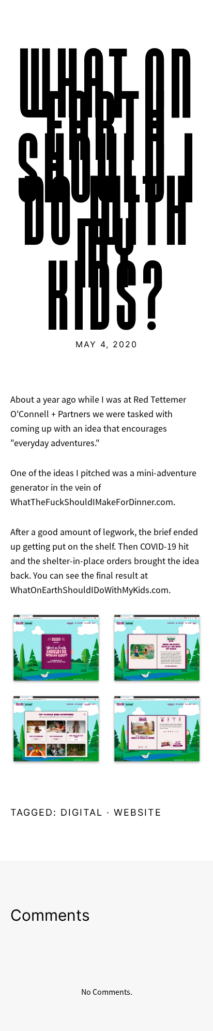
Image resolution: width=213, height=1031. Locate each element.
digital (81, 812)
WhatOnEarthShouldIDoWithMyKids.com (89, 590)
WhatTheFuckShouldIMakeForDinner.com (91, 502)
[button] (56, 649)
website (138, 812)
